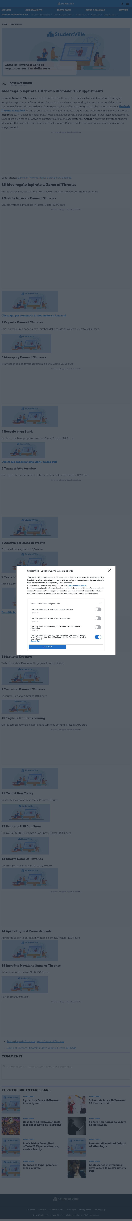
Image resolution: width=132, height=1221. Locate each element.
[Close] (110, 571)
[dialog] (66, 610)
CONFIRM (47, 647)
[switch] (98, 609)
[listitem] (66, 603)
